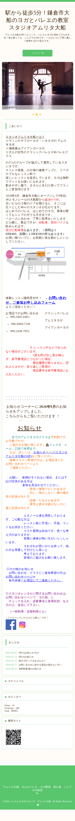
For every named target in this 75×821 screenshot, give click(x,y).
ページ (50, 452)
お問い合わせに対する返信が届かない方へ (40, 665)
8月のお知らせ (26, 657)
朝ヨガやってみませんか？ (32, 661)
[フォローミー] (22, 624)
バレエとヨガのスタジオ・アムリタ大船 (30, 801)
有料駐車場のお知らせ (30, 669)
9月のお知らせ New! (29, 653)
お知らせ (29, 428)
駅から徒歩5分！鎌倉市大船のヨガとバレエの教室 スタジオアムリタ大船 (39, 20)
